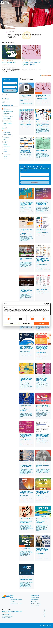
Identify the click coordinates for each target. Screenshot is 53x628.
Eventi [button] (32, 2)
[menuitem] (28, 2)
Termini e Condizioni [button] (35, 601)
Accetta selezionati (26, 323)
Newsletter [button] (13, 601)
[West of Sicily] (5, 2)
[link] (11, 52)
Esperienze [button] (37, 2)
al (3, 85)
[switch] (20, 319)
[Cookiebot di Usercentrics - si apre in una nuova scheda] (44, 304)
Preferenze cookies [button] (35, 597)
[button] (51, 2)
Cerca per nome (5, 94)
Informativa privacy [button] (35, 599)
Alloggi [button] (27, 2)
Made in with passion (45, 625)
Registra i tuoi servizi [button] (35, 605)
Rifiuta (11, 323)
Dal (3, 81)
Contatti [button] (12, 595)
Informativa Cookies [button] (35, 595)
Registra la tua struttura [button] (35, 603)
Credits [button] (12, 597)
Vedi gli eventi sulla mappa (46, 75)
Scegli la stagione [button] (43, 2)
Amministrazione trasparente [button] (16, 603)
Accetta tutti (41, 323)
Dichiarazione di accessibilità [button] (16, 599)
